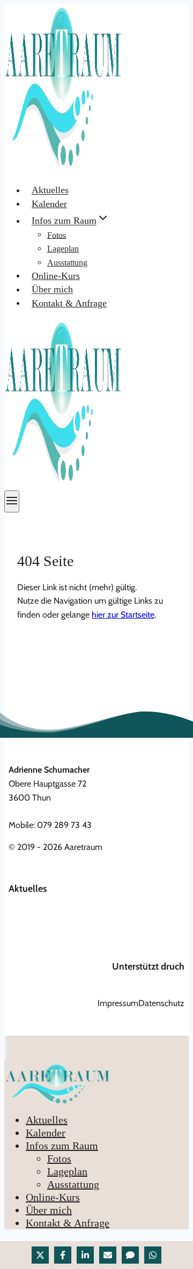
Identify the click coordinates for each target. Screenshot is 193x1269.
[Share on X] (40, 1255)
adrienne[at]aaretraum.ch (54, 811)
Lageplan (63, 248)
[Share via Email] (107, 1255)
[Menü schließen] (5, 1048)
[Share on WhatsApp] (152, 1255)
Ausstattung (67, 262)
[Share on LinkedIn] (85, 1255)
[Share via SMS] (130, 1255)
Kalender (49, 204)
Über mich (52, 289)
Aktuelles (50, 190)
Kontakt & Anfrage (69, 303)
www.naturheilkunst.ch (143, 980)
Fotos (56, 234)
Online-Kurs (56, 275)
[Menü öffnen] (11, 501)
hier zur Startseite (123, 615)
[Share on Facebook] (62, 1255)
